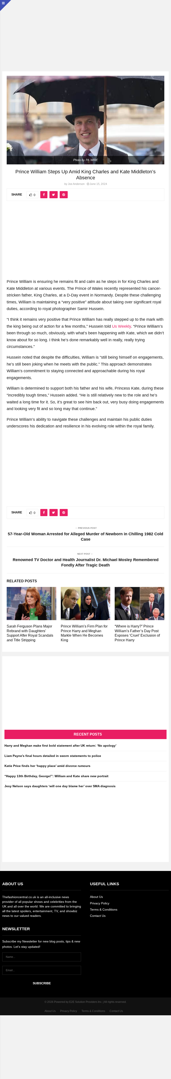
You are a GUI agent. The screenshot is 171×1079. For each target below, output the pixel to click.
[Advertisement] (85, 31)
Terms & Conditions (103, 909)
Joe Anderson (76, 184)
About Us (96, 897)
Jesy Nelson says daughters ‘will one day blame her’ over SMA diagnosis (60, 786)
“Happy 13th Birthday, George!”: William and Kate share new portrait (56, 776)
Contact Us (98, 916)
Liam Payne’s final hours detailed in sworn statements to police (52, 756)
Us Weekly (121, 326)
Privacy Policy (99, 903)
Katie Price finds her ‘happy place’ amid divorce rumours (47, 766)
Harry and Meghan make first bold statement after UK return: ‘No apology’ (60, 745)
